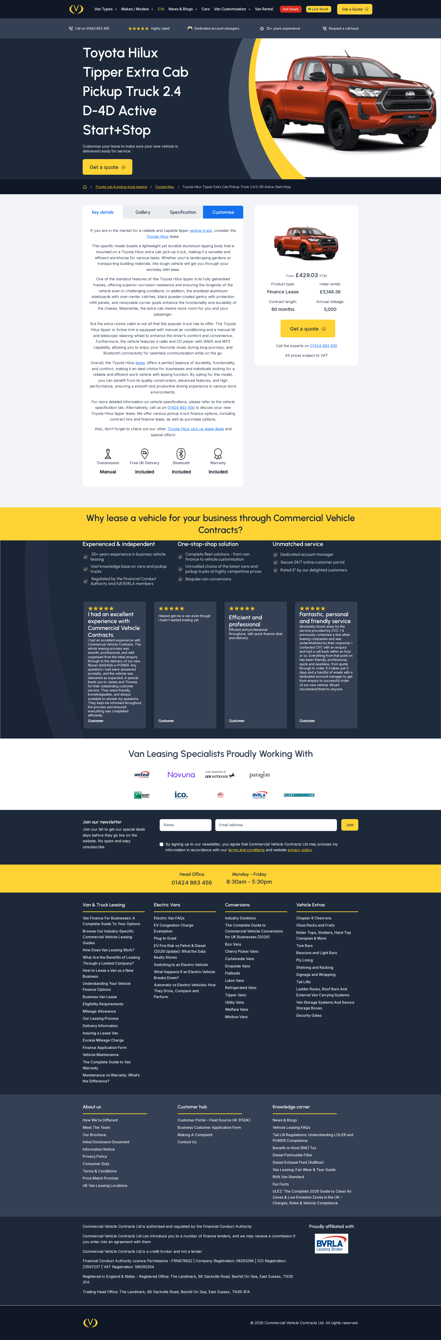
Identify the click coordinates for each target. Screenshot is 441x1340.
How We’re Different (100, 1120)
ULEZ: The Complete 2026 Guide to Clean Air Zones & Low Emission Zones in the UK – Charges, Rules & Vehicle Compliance (312, 1197)
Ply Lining (304, 960)
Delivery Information (100, 1025)
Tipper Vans (235, 995)
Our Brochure (94, 1134)
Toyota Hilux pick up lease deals (195, 429)
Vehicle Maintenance (101, 1054)
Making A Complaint (195, 1134)
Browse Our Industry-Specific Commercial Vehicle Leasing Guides (108, 937)
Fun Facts (281, 1184)
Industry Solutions (240, 918)
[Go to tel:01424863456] (94, 28)
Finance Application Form (105, 1047)
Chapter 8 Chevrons (313, 918)
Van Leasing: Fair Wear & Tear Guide (304, 1169)
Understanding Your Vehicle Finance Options (107, 986)
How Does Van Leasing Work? (108, 950)
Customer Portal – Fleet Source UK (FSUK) (214, 1120)
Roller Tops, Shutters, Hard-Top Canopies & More (323, 935)
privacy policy (300, 850)
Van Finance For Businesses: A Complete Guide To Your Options (111, 921)
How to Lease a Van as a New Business (108, 973)
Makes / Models (135, 9)
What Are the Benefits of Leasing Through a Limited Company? (111, 960)
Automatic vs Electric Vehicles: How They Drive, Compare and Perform (185, 991)
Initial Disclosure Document (106, 1142)
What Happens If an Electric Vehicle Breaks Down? (184, 974)
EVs (161, 9)
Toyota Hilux (157, 236)
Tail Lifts (303, 982)
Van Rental (264, 9)
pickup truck (201, 230)
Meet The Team (96, 1127)
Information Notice (99, 1149)
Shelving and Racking (314, 967)
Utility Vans (234, 1002)
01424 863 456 (181, 407)
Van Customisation (230, 9)
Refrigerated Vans (240, 987)
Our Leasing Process (101, 1018)
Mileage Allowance (99, 1011)
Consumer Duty (96, 1163)
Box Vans (233, 944)
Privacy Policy (95, 1156)
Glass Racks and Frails (315, 925)
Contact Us (187, 1142)
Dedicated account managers (217, 28)
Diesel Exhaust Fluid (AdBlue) (298, 1162)
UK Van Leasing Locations (105, 1185)
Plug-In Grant (165, 938)
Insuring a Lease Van (100, 1033)
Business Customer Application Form (209, 1127)
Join (349, 825)
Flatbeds (232, 973)
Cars (206, 9)
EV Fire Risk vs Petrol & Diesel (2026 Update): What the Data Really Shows (180, 951)
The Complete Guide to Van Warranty (107, 1065)
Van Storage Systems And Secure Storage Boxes (325, 1005)
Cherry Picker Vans (241, 951)
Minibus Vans (236, 1016)
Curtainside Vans (239, 958)
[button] (115, 9)
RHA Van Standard (288, 1176)
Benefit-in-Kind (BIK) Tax (294, 1148)
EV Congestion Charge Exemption (173, 928)
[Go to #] (344, 28)
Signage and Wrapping (316, 974)
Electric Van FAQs (169, 918)
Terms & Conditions (100, 1171)
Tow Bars (304, 945)
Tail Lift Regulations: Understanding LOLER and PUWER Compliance (313, 1137)
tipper (141, 362)
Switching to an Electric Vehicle (181, 964)
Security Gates (309, 1015)
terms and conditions (246, 850)
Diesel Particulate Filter (292, 1155)
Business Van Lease (100, 996)
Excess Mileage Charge (103, 1040)
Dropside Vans (237, 966)
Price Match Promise (100, 1178)
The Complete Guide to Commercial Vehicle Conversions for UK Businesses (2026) (254, 931)
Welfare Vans (236, 1009)
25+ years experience (283, 28)
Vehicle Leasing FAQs (291, 1127)
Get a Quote (352, 9)
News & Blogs (181, 9)
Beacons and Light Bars (316, 952)
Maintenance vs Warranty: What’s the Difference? (111, 1078)
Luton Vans (234, 980)
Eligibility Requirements (103, 1004)
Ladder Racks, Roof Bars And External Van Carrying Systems (322, 992)
